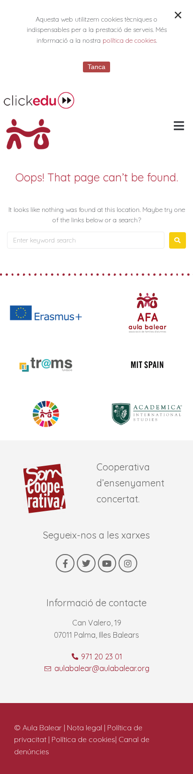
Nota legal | (87, 727)
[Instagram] (128, 563)
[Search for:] (85, 240)
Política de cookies (83, 739)
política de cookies (129, 40)
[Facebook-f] (65, 563)
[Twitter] (86, 563)
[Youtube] (107, 563)
